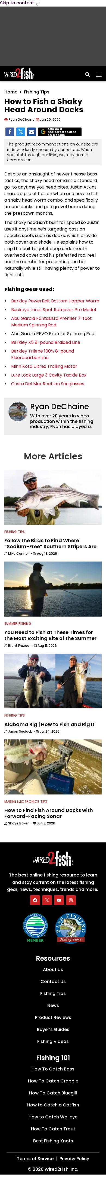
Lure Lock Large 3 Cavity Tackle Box (48, 375)
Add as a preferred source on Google (62, 132)
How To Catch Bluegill (53, 1093)
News (53, 1005)
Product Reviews (53, 1017)
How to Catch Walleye (53, 1117)
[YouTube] (59, 900)
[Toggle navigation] (99, 73)
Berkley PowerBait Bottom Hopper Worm (55, 301)
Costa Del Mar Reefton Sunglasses (47, 384)
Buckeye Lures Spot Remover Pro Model (53, 310)
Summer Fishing (17, 623)
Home (10, 92)
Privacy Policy (74, 1158)
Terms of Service (35, 1158)
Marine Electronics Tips (25, 801)
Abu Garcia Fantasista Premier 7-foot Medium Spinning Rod (51, 321)
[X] (47, 900)
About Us (53, 969)
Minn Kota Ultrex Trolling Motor (44, 366)
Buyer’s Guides (53, 1029)
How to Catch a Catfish (53, 1105)
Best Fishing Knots (53, 1141)
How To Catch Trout (53, 1129)
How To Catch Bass (53, 1069)
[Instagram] (71, 900)
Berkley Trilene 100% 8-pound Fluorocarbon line (42, 354)
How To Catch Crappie (53, 1081)
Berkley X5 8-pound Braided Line (45, 342)
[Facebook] (35, 900)
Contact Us (53, 981)
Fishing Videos (53, 1041)
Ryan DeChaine (59, 406)
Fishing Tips (36, 92)
